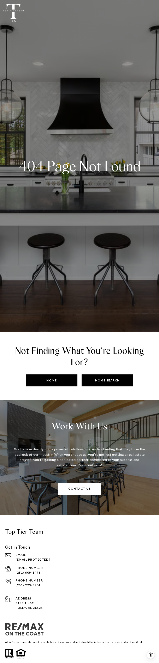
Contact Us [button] (79, 488)
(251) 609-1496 (28, 572)
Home (51, 380)
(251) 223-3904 (28, 585)
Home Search (107, 380)
